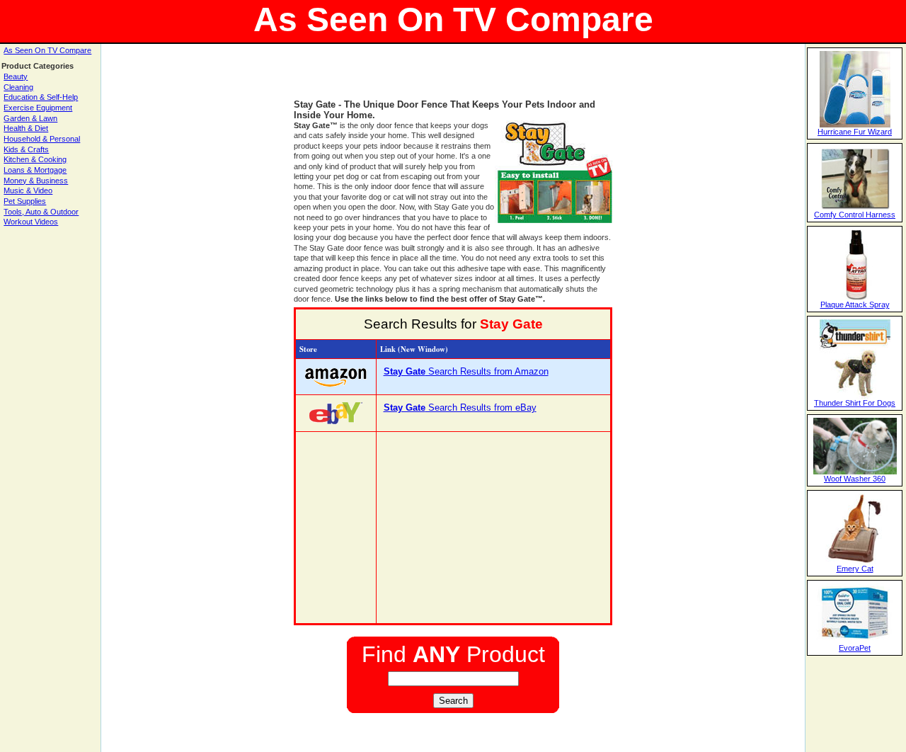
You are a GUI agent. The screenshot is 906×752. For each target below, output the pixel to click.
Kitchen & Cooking (35, 159)
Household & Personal (42, 139)
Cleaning (18, 87)
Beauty (16, 76)
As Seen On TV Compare (47, 50)
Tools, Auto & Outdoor (41, 211)
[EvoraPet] (854, 641)
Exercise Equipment (38, 107)
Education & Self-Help (41, 97)
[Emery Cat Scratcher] (855, 561)
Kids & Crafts (26, 149)
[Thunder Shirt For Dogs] (855, 396)
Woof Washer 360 (854, 478)
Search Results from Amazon (466, 371)
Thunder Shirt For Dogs (854, 403)
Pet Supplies (25, 201)
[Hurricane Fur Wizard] (855, 124)
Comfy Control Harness (854, 214)
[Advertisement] (453, 78)
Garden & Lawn (30, 118)
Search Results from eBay (460, 407)
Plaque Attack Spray (855, 304)
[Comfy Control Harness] (855, 207)
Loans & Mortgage (35, 170)
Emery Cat (855, 568)
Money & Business (36, 180)
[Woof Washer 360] (855, 471)
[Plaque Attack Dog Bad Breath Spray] (855, 297)
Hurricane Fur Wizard (855, 131)
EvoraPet (855, 648)
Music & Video (28, 190)
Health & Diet (26, 128)
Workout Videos (31, 221)
